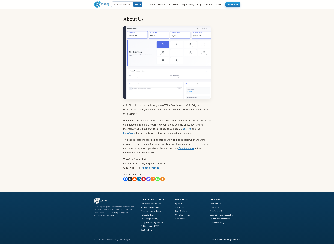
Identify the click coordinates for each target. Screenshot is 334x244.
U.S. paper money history (152, 222)
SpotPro (208, 4)
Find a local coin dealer (151, 204)
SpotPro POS (215, 204)
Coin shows (180, 219)
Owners (151, 4)
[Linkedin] (139, 179)
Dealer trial (233, 4)
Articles (218, 4)
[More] (162, 179)
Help (199, 4)
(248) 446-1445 (218, 240)
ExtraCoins (129, 133)
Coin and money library (151, 211)
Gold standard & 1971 (150, 226)
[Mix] (153, 179)
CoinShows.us (186, 148)
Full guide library (148, 215)
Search (138, 4)
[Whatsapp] (157, 179)
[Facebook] (125, 179)
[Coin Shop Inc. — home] (101, 4)
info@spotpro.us (233, 240)
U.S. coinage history (149, 219)
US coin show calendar (220, 219)
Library (161, 4)
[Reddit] (134, 179)
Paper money (188, 4)
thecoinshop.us (150, 167)
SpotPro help (146, 230)
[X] (130, 179)
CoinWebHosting (182, 215)
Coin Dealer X (181, 211)
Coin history (173, 4)
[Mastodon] (148, 179)
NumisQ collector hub (150, 207)
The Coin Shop (112, 212)
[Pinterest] (143, 179)
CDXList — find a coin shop (222, 215)
